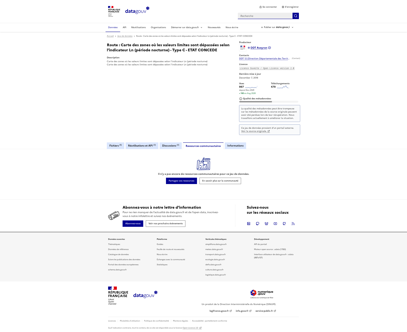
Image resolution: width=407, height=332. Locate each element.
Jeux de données (124, 36)
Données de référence (118, 249)
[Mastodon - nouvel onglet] (257, 223)
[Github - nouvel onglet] (284, 223)
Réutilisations (138, 27)
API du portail (260, 244)
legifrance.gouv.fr (219, 311)
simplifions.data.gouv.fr (216, 244)
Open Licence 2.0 (191, 327)
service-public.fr (264, 311)
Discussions (170, 145)
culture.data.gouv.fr (214, 269)
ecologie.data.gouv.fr (215, 259)
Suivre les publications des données (124, 259)
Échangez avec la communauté (171, 259)
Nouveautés (214, 27)
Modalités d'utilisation (130, 320)
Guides (160, 244)
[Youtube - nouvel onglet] (275, 223)
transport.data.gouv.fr (215, 254)
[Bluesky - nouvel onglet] (266, 223)
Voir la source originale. (254, 131)
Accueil (110, 36)
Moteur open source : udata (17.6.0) (270, 249)
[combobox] (268, 16)
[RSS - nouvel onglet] (293, 223)
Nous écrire (232, 27)
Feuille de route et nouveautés (170, 249)
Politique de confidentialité (156, 320)
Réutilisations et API (142, 145)
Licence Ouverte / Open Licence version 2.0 (267, 68)
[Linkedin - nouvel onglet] (248, 223)
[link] (268, 7)
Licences (112, 320)
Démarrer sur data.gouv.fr (185, 27)
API (124, 27)
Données (113, 27)
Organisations (158, 27)
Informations (235, 145)
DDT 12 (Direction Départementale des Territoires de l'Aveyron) (265, 58)
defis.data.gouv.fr (213, 264)
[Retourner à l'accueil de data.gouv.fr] (137, 11)
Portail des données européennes (123, 264)
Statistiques (162, 264)
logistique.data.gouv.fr (215, 274)
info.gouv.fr (242, 311)
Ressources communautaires (203, 146)
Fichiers (115, 145)
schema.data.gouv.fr (117, 269)
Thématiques (114, 244)
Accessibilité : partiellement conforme (209, 320)
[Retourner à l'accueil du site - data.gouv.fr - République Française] (145, 295)
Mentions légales (180, 320)
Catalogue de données (118, 254)
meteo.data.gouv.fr (214, 249)
